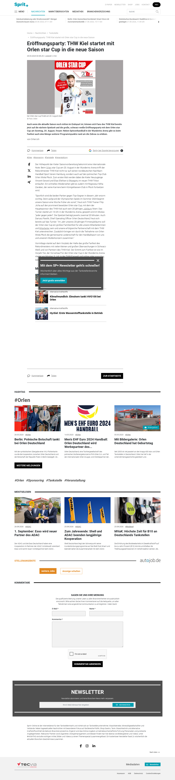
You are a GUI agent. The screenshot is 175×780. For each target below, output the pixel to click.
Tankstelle (53, 33)
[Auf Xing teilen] (29, 182)
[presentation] (159, 22)
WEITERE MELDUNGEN (28, 465)
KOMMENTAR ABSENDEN (87, 664)
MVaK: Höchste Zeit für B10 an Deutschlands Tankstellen (135, 533)
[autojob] (150, 561)
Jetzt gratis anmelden (53, 280)
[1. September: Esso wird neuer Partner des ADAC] (37, 510)
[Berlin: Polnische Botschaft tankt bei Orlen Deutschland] (37, 418)
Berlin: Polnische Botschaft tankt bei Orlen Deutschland (37, 441)
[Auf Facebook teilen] (29, 164)
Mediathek (78, 11)
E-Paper (108, 5)
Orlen (48, 167)
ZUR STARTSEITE (112, 376)
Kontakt (146, 5)
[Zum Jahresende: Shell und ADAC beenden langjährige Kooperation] (87, 510)
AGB (129, 773)
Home (29, 33)
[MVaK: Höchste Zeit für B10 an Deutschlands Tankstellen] (137, 510)
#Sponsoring (35, 480)
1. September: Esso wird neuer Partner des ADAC (35, 533)
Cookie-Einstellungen (153, 773)
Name (91, 609)
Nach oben (153, 752)
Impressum (121, 773)
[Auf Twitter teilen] (29, 170)
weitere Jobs (48, 571)
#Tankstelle (54, 480)
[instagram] (87, 746)
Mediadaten (133, 764)
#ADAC (28, 527)
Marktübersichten (59, 11)
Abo (156, 5)
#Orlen (22, 400)
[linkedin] (93, 746)
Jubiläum (87, 208)
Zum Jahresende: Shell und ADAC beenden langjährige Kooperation (83, 535)
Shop (130, 5)
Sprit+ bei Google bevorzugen (106, 150)
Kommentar (57, 619)
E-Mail (54, 609)
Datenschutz (138, 773)
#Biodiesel (129, 527)
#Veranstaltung (74, 480)
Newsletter (120, 5)
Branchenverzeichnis (98, 11)
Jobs (137, 5)
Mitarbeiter (44, 228)
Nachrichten (38, 11)
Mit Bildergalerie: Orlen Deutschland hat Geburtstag (133, 441)
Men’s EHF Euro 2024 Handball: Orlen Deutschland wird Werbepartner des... (86, 443)
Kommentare (37, 150)
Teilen (53, 150)
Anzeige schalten (71, 571)
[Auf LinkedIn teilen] (29, 176)
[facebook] (81, 746)
